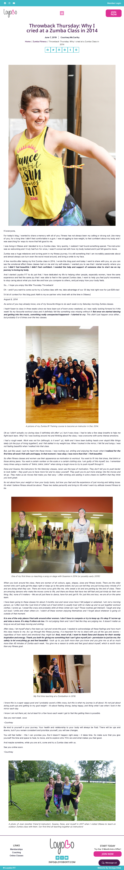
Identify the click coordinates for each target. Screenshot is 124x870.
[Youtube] (14, 3)
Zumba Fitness (40, 41)
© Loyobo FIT (9, 868)
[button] (62, 13)
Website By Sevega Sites (109, 868)
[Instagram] (9, 3)
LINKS (16, 845)
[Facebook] (5, 3)
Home (28, 41)
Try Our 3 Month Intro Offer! (107, 849)
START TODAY (107, 845)
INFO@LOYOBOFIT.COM (62, 862)
